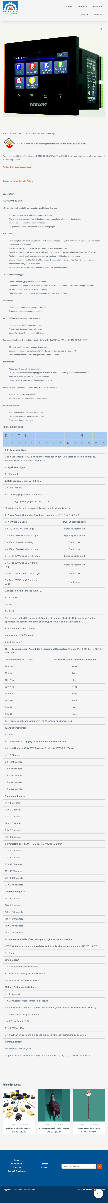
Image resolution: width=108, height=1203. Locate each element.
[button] (101, 28)
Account (98, 14)
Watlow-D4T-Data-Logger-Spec (17, 167)
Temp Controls (24, 133)
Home (69, 6)
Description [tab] (8, 194)
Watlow (13, 133)
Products (97, 6)
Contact (84, 14)
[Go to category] (99, 1166)
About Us (82, 6)
